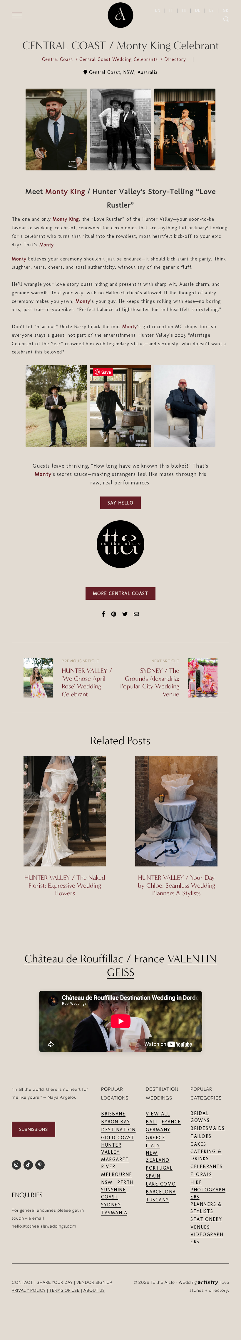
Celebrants (206, 1166)
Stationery (206, 1219)
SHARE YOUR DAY (55, 1282)
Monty (46, 245)
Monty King (65, 191)
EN (157, 10)
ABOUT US (94, 1290)
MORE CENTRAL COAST (120, 593)
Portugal (159, 1168)
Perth (125, 1182)
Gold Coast (117, 1137)
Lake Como (161, 1184)
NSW (107, 1182)
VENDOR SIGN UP (94, 1282)
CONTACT (22, 1282)
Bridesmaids (207, 1128)
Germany (158, 1130)
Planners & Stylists (206, 1207)
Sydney (111, 1205)
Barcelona (161, 1192)
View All (158, 1114)
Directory (176, 59)
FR (184, 10)
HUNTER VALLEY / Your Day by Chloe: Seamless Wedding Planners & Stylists (176, 885)
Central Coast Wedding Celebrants (119, 59)
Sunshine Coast (113, 1193)
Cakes (198, 1144)
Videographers (206, 1238)
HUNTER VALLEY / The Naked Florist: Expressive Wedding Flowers (64, 885)
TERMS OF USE (64, 1290)
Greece (155, 1137)
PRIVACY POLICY (29, 1290)
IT (171, 10)
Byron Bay (115, 1122)
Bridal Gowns (200, 1116)
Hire (196, 1182)
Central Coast (58, 59)
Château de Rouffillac (73, 958)
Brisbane (113, 1114)
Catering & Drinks (206, 1155)
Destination (118, 1130)
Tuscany (157, 1200)
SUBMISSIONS (33, 1129)
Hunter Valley (111, 1148)
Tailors (201, 1136)
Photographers (207, 1193)
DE (197, 10)
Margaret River (115, 1163)
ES (211, 10)
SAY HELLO (121, 503)
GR (225, 10)
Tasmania (114, 1213)
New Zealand (158, 1156)
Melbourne (116, 1174)
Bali (151, 1122)
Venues (200, 1227)
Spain (153, 1176)
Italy (153, 1145)
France (171, 1122)
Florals (201, 1174)
